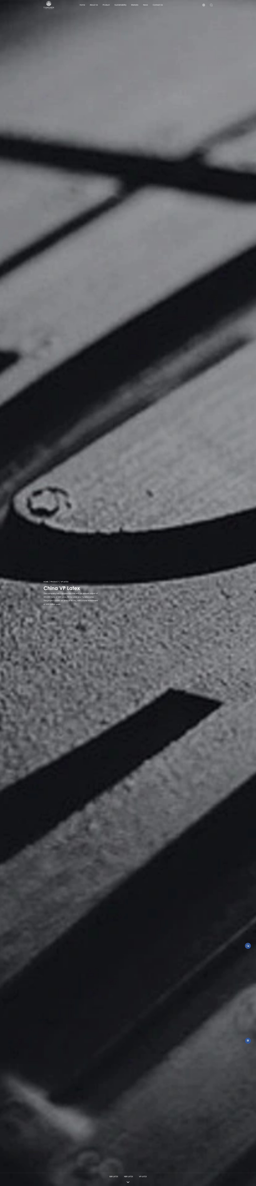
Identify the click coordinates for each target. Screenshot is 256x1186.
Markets (134, 5)
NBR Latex (128, 1176)
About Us (94, 5)
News (145, 5)
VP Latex (143, 1176)
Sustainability (120, 5)
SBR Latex (113, 1176)
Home (82, 5)
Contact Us (158, 5)
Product (106, 5)
